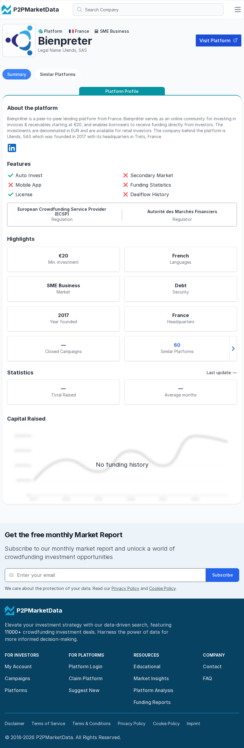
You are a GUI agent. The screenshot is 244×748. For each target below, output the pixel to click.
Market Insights (151, 678)
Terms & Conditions (91, 723)
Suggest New (84, 690)
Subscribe (222, 574)
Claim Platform (86, 678)
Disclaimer (14, 723)
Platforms (16, 690)
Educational (147, 666)
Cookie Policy (162, 588)
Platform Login (85, 666)
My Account (18, 666)
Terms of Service (48, 723)
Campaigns (17, 678)
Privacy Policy (125, 588)
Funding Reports (152, 702)
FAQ (207, 678)
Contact (212, 666)
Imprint (193, 723)
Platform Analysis (153, 690)
